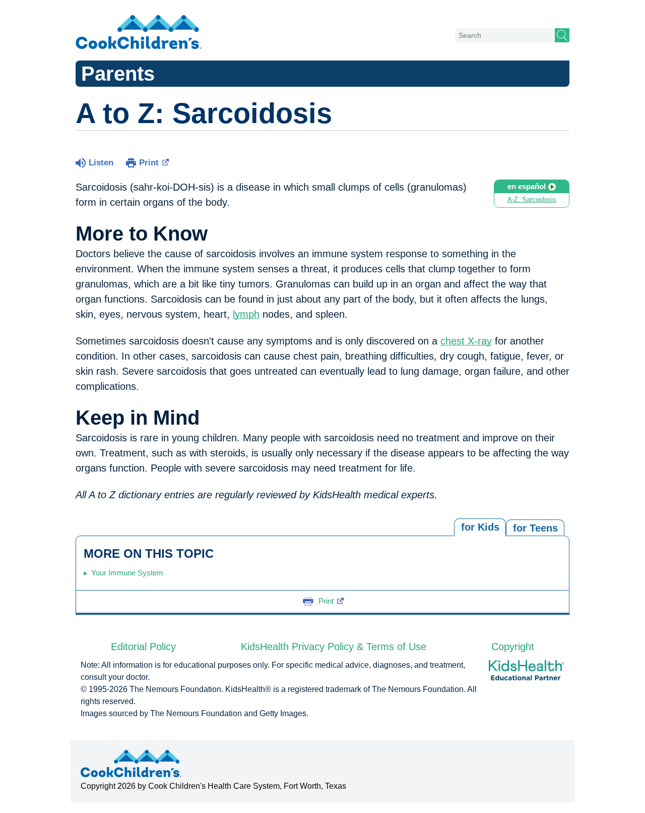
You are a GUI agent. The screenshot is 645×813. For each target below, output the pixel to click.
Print (149, 162)
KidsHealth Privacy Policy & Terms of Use (333, 646)
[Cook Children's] (139, 32)
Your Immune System (127, 572)
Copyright (512, 646)
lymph (246, 314)
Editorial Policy (143, 646)
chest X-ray (466, 340)
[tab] (535, 527)
